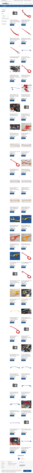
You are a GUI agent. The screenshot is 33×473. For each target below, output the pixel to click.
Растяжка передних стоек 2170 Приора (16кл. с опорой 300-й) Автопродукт (14, 355)
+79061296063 (22, 465)
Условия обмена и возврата (27, 0)
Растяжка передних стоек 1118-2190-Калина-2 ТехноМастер (25, 134)
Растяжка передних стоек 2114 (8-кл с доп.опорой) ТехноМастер (26, 300)
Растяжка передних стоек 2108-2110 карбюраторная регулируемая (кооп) (25, 207)
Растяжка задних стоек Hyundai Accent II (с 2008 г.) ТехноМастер (26, 57)
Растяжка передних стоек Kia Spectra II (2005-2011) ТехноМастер (26, 448)
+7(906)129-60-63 (4, 0)
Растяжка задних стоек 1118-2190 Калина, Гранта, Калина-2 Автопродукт (26, 39)
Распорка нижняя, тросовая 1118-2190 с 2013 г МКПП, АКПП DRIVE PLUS (25, 20)
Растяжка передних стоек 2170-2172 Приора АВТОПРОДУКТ (14, 336)
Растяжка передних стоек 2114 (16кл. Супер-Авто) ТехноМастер (15, 300)
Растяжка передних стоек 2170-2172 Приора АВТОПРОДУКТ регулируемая (26, 336)
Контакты (14, 5)
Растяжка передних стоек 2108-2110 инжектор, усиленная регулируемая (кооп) (25, 189)
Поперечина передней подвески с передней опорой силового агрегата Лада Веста (15, 20)
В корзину (12, 24)
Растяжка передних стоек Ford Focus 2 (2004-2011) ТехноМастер (14, 393)
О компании (9, 5)
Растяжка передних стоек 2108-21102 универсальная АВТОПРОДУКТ (14, 170)
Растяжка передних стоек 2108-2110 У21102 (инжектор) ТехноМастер (26, 226)
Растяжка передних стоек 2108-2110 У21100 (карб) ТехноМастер (14, 226)
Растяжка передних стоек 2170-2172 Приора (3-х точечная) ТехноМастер (14, 318)
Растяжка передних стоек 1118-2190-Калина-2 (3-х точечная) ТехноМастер (14, 114)
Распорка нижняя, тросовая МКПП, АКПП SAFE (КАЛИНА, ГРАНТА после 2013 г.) (15, 39)
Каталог (5, 5)
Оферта (18, 5)
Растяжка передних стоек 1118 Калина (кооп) (15, 152)
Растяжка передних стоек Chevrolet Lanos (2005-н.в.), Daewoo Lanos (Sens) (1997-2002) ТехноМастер (26, 356)
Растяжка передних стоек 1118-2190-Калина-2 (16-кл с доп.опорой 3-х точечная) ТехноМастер (14, 96)
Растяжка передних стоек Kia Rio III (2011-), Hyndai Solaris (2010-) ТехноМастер (15, 448)
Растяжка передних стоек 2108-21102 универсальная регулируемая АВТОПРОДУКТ (26, 170)
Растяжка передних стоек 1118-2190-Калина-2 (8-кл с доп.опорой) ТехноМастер (14, 134)
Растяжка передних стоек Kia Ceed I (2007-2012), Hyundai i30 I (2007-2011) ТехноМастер (26, 411)
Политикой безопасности (12, 471)
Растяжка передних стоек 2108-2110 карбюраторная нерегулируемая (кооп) (14, 207)
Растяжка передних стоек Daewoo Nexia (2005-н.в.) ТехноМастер (25, 374)
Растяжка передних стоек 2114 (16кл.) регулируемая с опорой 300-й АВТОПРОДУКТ (15, 281)
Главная (3, 7)
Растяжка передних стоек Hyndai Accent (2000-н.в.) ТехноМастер (25, 393)
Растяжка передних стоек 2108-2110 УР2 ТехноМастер (25, 244)
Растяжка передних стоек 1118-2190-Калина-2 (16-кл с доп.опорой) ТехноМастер (25, 95)
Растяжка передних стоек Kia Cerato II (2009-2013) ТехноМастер (15, 430)
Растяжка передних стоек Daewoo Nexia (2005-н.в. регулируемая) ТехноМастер (14, 374)
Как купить (21, 5)
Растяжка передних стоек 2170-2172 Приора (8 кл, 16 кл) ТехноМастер (26, 318)
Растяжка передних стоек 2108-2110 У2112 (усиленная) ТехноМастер (14, 244)
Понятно (27, 470)
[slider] (2, 18)
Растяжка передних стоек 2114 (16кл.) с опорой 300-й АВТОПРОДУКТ (26, 281)
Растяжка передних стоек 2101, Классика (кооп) (25, 152)
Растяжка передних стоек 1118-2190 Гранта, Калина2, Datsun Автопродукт (25, 76)
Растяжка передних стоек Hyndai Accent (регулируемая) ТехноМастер (15, 411)
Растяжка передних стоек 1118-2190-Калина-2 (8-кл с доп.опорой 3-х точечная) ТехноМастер (25, 115)
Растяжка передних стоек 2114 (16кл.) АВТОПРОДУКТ (26, 263)
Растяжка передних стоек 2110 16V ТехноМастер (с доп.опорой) (15, 263)
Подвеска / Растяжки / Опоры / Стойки (11, 7)
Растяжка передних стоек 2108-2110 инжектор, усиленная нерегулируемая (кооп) (14, 189)
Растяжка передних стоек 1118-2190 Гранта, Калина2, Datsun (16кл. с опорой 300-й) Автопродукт (15, 76)
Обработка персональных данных (18, 0)
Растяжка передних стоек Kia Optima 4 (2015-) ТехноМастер (26, 429)
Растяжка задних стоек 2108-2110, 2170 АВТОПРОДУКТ (15, 57)
